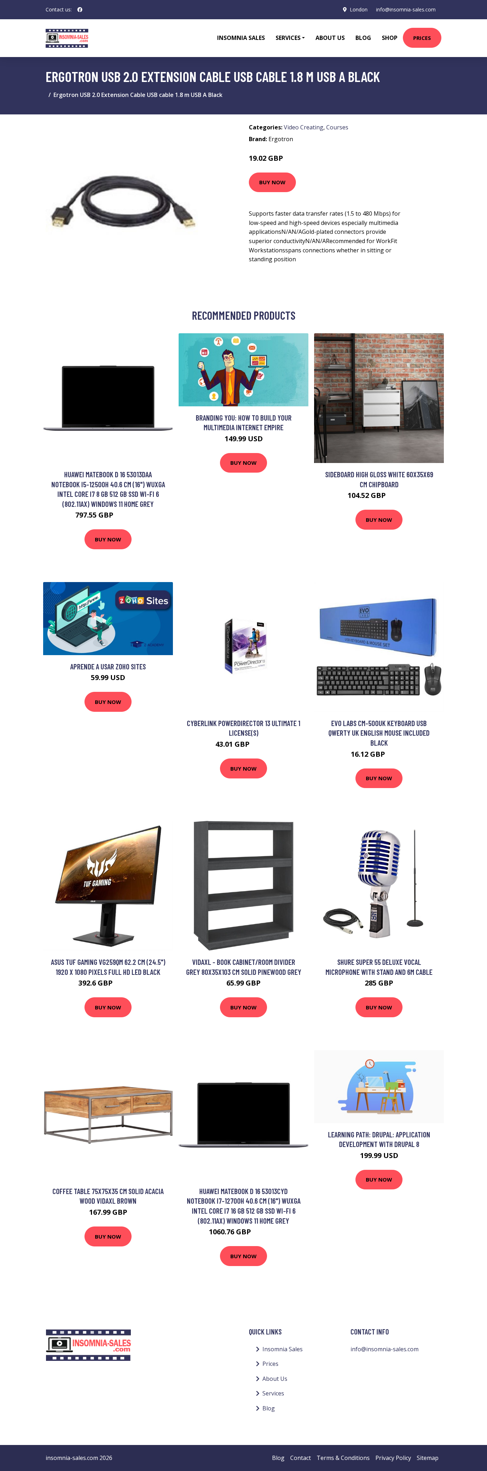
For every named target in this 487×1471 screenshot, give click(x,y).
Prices (422, 37)
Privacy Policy (393, 1458)
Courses (337, 127)
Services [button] (288, 38)
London (359, 9)
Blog (363, 38)
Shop (390, 38)
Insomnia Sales (241, 38)
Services (273, 1393)
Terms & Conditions (343, 1458)
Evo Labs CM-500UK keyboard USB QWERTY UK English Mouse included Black (379, 733)
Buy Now (272, 182)
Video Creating (303, 127)
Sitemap (428, 1458)
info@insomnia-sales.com (406, 9)
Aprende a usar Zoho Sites (108, 666)
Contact (300, 1458)
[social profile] (80, 9)
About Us (330, 38)
